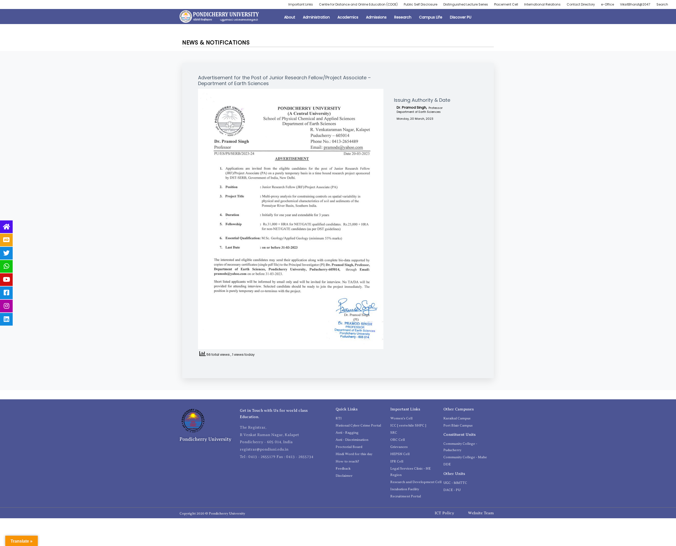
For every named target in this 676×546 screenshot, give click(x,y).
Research (402, 17)
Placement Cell (506, 4)
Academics (347, 17)
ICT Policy (444, 513)
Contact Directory (581, 4)
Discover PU (460, 17)
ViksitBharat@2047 (635, 4)
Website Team (481, 513)
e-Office (607, 4)
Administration (316, 17)
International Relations (542, 4)
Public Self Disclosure (420, 4)
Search (662, 4)
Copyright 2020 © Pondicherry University (212, 513)
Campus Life (430, 17)
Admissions (376, 17)
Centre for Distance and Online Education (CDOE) (358, 4)
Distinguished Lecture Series (465, 4)
